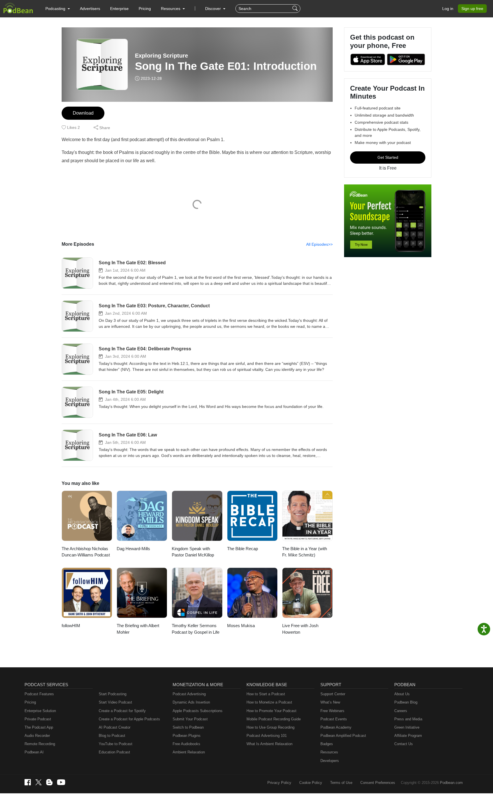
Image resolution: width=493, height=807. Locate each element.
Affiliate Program (408, 735)
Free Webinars (332, 711)
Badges (326, 744)
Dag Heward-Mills (133, 548)
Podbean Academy (335, 727)
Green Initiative (406, 727)
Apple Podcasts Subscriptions (198, 711)
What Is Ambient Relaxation (269, 744)
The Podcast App (39, 727)
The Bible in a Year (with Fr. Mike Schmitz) (304, 552)
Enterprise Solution (40, 711)
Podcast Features (39, 694)
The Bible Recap (242, 548)
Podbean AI (34, 752)
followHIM (71, 625)
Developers (329, 761)
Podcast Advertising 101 (266, 735)
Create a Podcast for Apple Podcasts (129, 719)
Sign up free (472, 8)
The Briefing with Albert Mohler (138, 629)
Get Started (387, 157)
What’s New (330, 702)
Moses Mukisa (241, 625)
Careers (400, 711)
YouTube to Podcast (115, 744)
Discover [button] (213, 8)
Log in (447, 8)
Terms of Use (341, 782)
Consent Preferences (377, 782)
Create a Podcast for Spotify (122, 711)
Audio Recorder (37, 735)
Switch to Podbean (188, 727)
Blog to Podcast (112, 735)
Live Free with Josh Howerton (300, 629)
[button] (57, 8)
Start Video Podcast (115, 702)
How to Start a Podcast (265, 694)
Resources (329, 752)
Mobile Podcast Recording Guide (273, 719)
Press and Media (408, 719)
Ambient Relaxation (189, 752)
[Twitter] (38, 782)
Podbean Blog (405, 702)
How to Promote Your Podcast (271, 711)
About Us (402, 694)
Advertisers (90, 8)
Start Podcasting (112, 694)
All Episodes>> (319, 244)
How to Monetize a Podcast (269, 702)
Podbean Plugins (187, 735)
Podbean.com (451, 782)
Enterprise (119, 8)
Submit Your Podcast (190, 719)
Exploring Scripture (161, 55)
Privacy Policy (279, 782)
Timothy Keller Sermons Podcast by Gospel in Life (195, 629)
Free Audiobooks (186, 744)
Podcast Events (333, 719)
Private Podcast (38, 719)
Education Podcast (114, 752)
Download (83, 113)
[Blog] (49, 782)
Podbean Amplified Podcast (343, 735)
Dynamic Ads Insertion (191, 702)
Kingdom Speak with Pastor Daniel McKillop (193, 552)
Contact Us (403, 744)
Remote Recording (40, 744)
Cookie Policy (310, 782)
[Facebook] (28, 782)
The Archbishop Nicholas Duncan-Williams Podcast (86, 552)
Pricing (145, 8)
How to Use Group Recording (270, 727)
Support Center (332, 694)
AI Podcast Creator (114, 727)
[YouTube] (61, 782)
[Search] (295, 9)
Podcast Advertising (189, 694)
